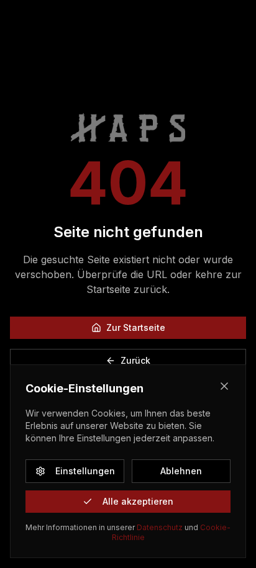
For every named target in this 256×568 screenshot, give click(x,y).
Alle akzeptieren (138, 501)
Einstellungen (85, 471)
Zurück (135, 360)
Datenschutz (160, 527)
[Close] (224, 386)
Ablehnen (181, 471)
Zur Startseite (135, 327)
